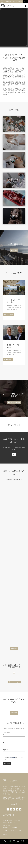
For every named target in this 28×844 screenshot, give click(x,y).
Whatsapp (8, 1)
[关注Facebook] (8, 809)
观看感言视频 (14, 712)
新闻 (7, 618)
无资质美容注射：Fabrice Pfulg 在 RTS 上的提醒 (14, 501)
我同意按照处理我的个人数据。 (14, 758)
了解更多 (6, 532)
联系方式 (20, 1)
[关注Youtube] (20, 809)
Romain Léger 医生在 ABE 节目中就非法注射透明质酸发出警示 (13, 558)
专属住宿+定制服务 (8, 314)
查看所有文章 (14, 648)
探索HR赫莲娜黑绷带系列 (14, 402)
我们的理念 (14, 250)
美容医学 (6, 504)
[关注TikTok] (14, 809)
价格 (14, 1)
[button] (25, 1)
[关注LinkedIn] (17, 809)
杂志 (16, 1)
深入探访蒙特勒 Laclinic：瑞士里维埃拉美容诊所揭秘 (13, 614)
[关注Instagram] (14, 673)
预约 (14, 454)
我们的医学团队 (8, 359)
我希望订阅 (7, 763)
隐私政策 (12, 757)
